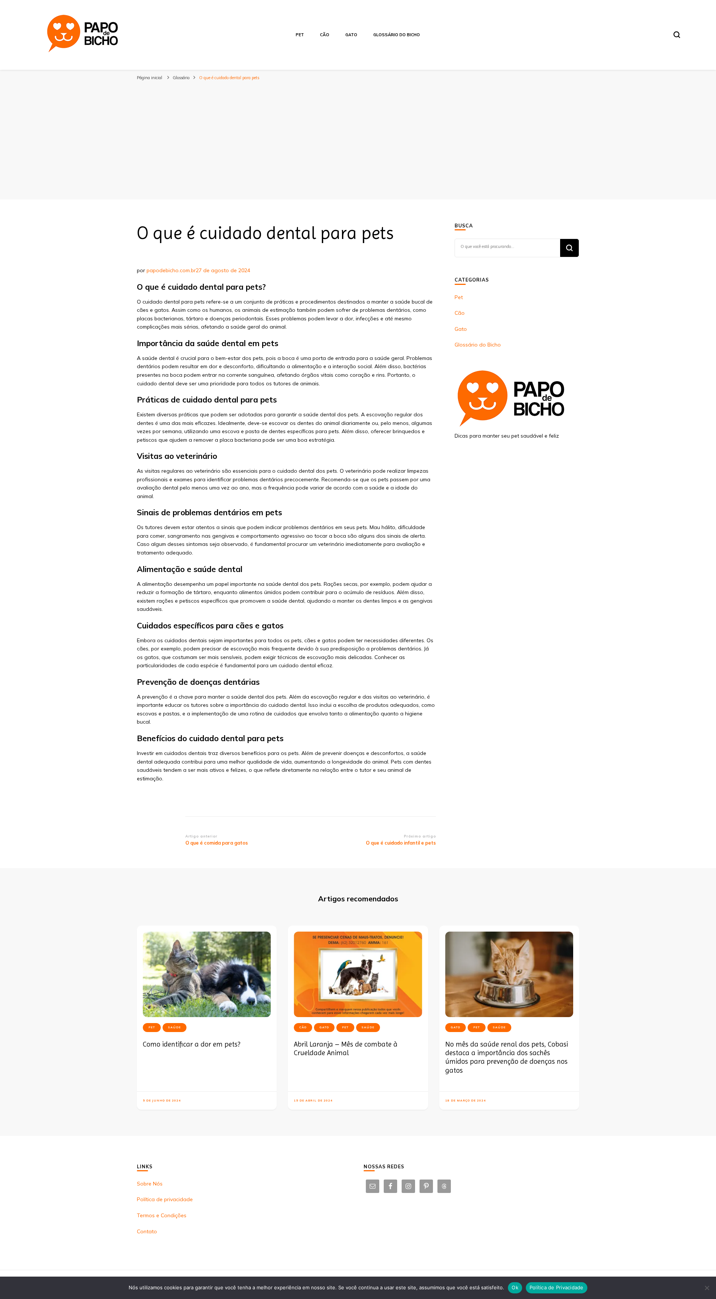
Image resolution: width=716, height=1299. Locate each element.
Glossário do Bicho (396, 34)
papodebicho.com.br (171, 270)
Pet (300, 34)
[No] (706, 1288)
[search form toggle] (676, 34)
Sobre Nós (150, 1183)
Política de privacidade (165, 1199)
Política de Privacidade (557, 1287)
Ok (515, 1287)
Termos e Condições (161, 1215)
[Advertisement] (358, 139)
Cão (324, 34)
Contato (147, 1231)
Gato (351, 34)
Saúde (174, 1027)
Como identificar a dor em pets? (191, 1044)
